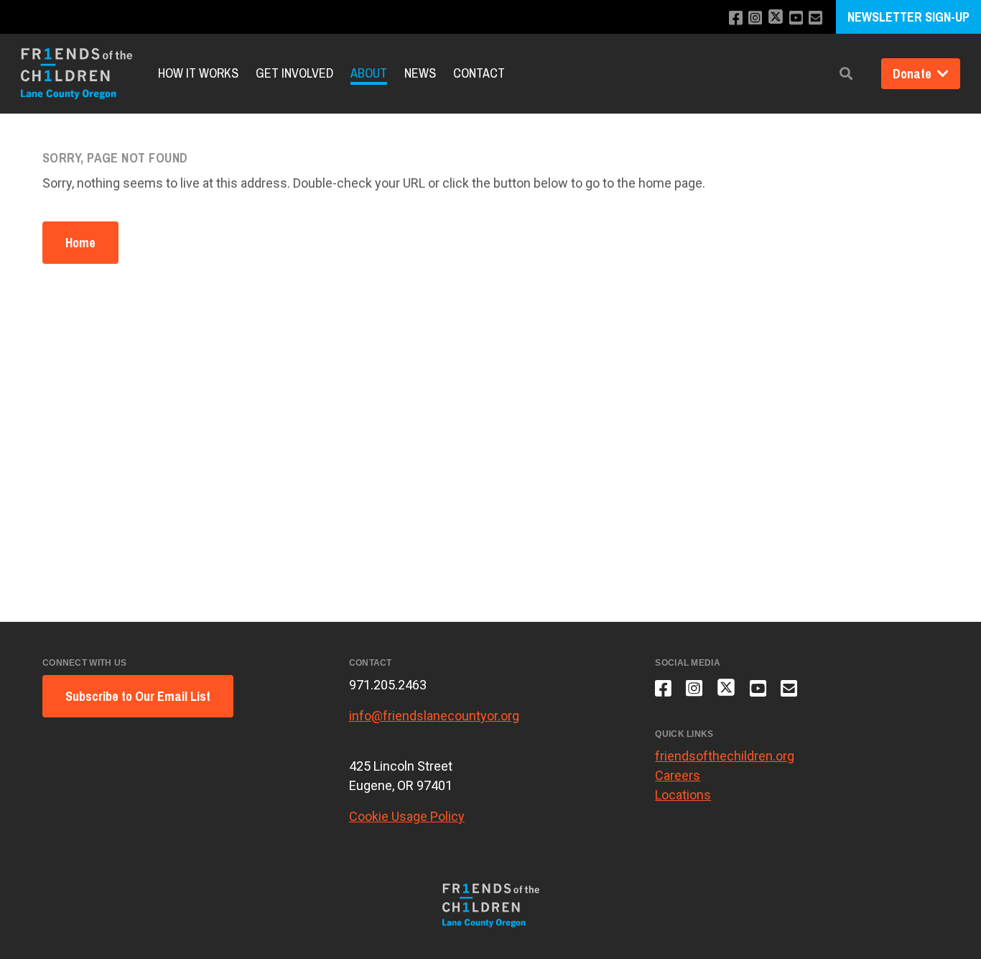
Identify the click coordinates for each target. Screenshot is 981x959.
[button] (846, 73)
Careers (677, 775)
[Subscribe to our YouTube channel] (796, 18)
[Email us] (815, 18)
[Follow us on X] (776, 18)
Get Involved (294, 74)
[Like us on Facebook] (736, 18)
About (368, 74)
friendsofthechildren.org (724, 755)
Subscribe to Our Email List (137, 696)
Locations (683, 794)
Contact (479, 74)
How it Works (198, 74)
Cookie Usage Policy (407, 816)
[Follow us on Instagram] (755, 18)
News (420, 74)
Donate (913, 74)
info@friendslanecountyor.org (434, 715)
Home (80, 243)
